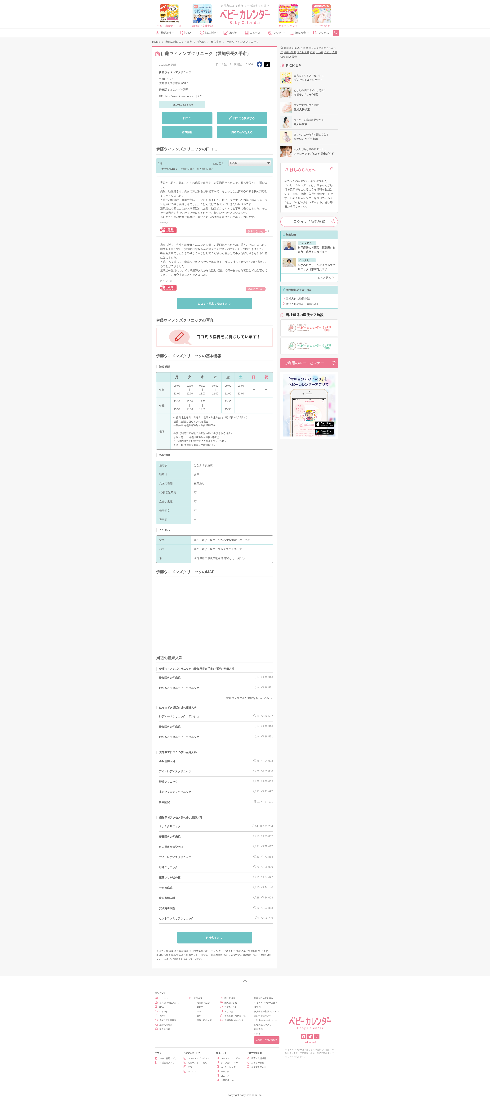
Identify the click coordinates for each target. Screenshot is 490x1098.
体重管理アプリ (167, 1062)
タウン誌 (229, 1011)
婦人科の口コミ (205, 169)
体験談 (233, 32)
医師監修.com (227, 1080)
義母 (294, 56)
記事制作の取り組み (263, 998)
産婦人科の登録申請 (298, 298)
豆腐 (305, 48)
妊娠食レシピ (231, 1007)
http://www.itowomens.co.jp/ (182, 96)
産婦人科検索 (165, 1025)
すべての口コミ (170, 169)
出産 (199, 1011)
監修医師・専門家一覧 (235, 1016)
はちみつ (297, 48)
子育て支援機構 (258, 1058)
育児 (199, 1016)
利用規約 (258, 1029)
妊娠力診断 (290, 52)
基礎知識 (166, 32)
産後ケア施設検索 (167, 1020)
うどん (328, 52)
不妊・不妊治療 (204, 1020)
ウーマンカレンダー (230, 1058)
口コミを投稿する (244, 118)
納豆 (288, 56)
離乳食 (288, 48)
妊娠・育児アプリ (168, 1058)
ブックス (323, 32)
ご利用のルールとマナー (304, 363)
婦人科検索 (164, 1029)
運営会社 (258, 1007)
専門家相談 (229, 998)
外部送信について (262, 1016)
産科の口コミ (187, 169)
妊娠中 (200, 1007)
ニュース (255, 32)
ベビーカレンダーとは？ (265, 1002)
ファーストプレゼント (198, 1058)
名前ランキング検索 (197, 1062)
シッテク (225, 1071)
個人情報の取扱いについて (266, 1011)
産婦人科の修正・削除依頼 (302, 303)
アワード (192, 1067)
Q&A (188, 32)
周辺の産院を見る (242, 132)
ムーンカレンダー (229, 1067)
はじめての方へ (302, 170)
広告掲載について (262, 1025)
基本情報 (187, 132)
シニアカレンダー (229, 1062)
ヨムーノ (225, 1076)
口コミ (187, 118)
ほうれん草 (303, 52)
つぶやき (163, 1011)
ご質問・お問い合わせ (266, 1040)
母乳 (312, 52)
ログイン (258, 1033)
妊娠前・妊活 (203, 1002)
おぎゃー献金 (257, 1062)
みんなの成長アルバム (169, 1002)
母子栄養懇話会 (258, 1067)
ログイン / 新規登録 (309, 221)
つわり (319, 52)
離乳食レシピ (231, 1002)
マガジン (192, 1071)
